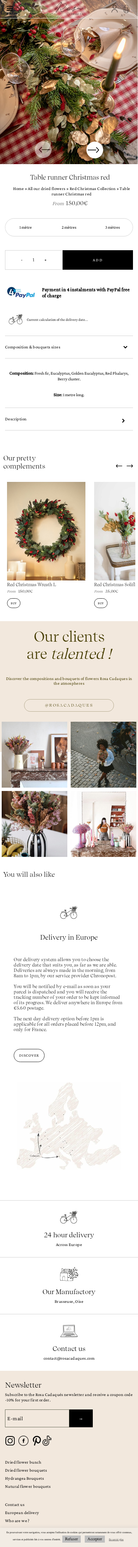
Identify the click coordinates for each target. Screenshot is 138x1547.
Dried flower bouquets (26, 1470)
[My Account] (116, 9)
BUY (14, 603)
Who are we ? (17, 1520)
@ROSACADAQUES (69, 705)
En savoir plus (116, 1539)
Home (18, 188)
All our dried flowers (46, 188)
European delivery (22, 1512)
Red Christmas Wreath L (31, 584)
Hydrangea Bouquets (24, 1478)
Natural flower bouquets (28, 1486)
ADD (98, 260)
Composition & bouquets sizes (32, 346)
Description (15, 418)
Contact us (14, 1504)
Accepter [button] (94, 1539)
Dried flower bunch (23, 1462)
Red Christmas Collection (93, 188)
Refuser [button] (71, 1539)
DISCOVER (29, 1055)
